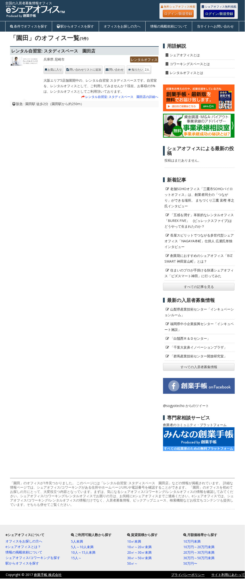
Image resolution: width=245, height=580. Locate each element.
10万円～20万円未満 (198, 547)
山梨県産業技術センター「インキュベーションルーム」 (199, 312)
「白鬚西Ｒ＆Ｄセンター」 (190, 338)
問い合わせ (116, 69)
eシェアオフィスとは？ (23, 546)
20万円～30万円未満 (198, 552)
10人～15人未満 (83, 552)
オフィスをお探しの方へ (122, 26)
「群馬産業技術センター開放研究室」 (198, 356)
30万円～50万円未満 (198, 558)
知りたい (140, 70)
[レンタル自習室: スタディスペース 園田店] (24, 62)
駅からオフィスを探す (77, 26)
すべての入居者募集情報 (198, 367)
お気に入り (55, 69)
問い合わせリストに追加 (85, 69)
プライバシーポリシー (188, 574)
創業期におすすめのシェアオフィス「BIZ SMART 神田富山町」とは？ (198, 258)
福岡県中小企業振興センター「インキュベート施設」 (199, 326)
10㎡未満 (134, 541)
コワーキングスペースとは (190, 64)
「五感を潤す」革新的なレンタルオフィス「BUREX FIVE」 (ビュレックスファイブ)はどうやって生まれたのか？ (199, 221)
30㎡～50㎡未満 (139, 558)
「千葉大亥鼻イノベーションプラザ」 (198, 347)
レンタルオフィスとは (186, 72)
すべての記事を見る (199, 286)
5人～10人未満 (82, 547)
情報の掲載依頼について (168, 26)
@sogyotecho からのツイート (186, 405)
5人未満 (77, 541)
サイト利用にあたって (228, 574)
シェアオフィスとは (185, 55)
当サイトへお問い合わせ (215, 26)
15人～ (76, 558)
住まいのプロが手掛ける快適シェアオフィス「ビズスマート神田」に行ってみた (199, 273)
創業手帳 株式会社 (48, 574)
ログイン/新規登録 (178, 13)
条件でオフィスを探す (30, 26)
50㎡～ (132, 563)
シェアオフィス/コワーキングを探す (32, 557)
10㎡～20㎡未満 (139, 547)
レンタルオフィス (144, 59)
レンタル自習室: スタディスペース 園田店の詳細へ (121, 97)
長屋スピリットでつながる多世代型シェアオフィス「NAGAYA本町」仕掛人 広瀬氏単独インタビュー (199, 241)
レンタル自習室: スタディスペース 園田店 (53, 51)
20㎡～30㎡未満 (139, 552)
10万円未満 (192, 541)
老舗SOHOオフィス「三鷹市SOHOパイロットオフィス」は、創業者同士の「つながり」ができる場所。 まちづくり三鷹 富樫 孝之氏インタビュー (199, 197)
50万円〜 (190, 563)
